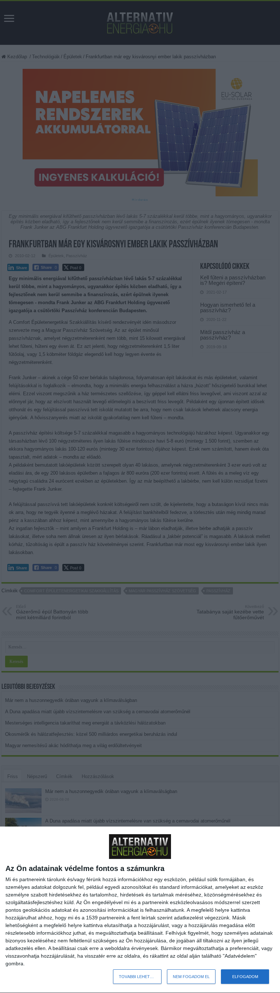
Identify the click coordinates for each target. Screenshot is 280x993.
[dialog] (140, 910)
